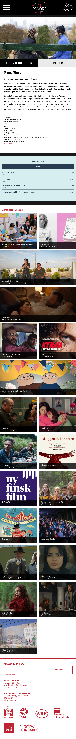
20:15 (3, 194)
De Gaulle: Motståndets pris (13, 185)
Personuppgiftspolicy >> (10, 674)
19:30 (4, 187)
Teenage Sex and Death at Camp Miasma (18, 192)
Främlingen (6, 179)
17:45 (3, 174)
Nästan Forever (8, 172)
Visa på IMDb (8, 144)
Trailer (57, 63)
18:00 (4, 181)
